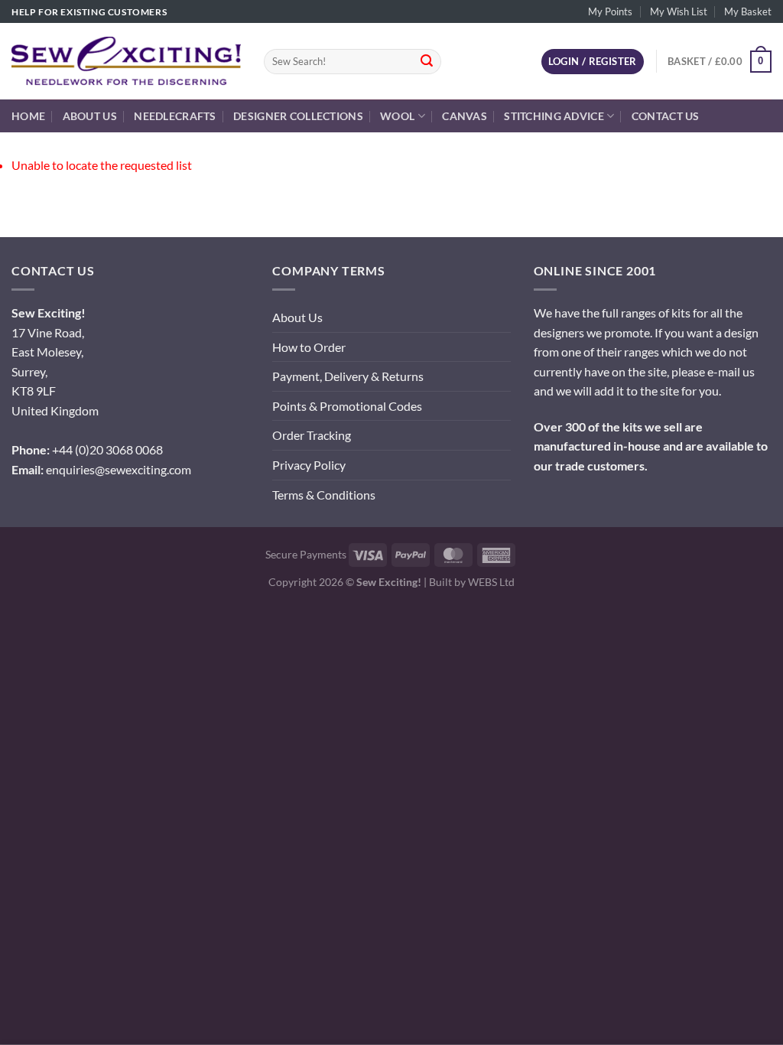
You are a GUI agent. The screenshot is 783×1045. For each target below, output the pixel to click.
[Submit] (427, 62)
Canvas (464, 115)
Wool (397, 115)
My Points (610, 11)
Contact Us (666, 115)
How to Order (309, 347)
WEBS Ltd (491, 581)
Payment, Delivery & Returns (348, 376)
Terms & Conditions (323, 494)
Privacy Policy (309, 464)
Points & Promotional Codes (347, 406)
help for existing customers (89, 12)
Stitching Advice (554, 115)
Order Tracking (311, 435)
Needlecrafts (175, 115)
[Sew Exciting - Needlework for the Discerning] (126, 61)
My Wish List (678, 11)
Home (28, 115)
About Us (90, 115)
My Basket (748, 11)
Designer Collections (298, 115)
